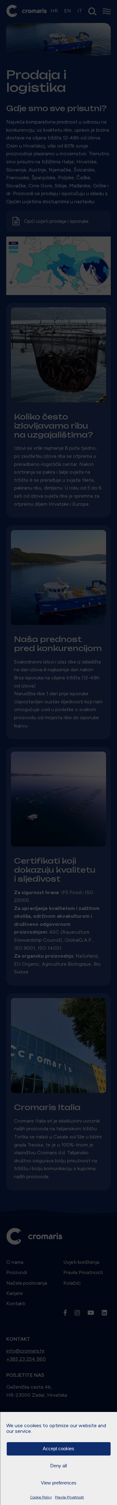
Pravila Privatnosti (69, 1497)
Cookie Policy (41, 1497)
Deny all (58, 1465)
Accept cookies (58, 1448)
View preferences (58, 1482)
